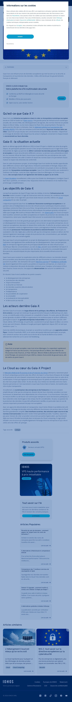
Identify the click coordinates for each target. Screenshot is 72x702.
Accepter (19, 25)
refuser (58, 20)
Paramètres (16, 15)
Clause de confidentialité (27, 20)
